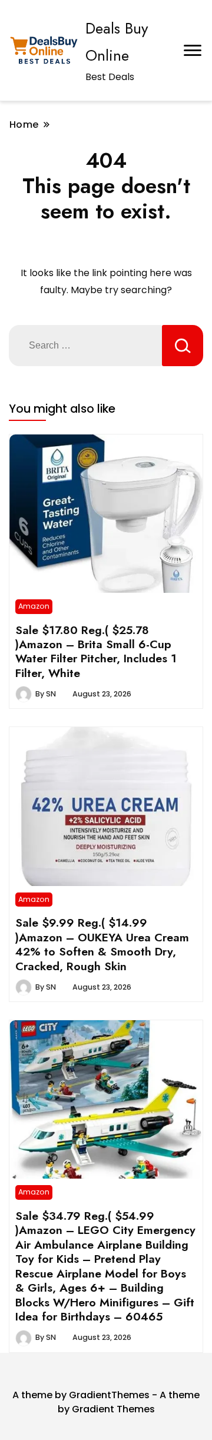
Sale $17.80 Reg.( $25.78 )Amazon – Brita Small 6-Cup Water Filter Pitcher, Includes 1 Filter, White (96, 651)
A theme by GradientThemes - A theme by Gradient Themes (106, 1402)
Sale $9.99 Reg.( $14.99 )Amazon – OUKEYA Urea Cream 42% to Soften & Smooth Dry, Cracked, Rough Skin (102, 944)
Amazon (33, 606)
